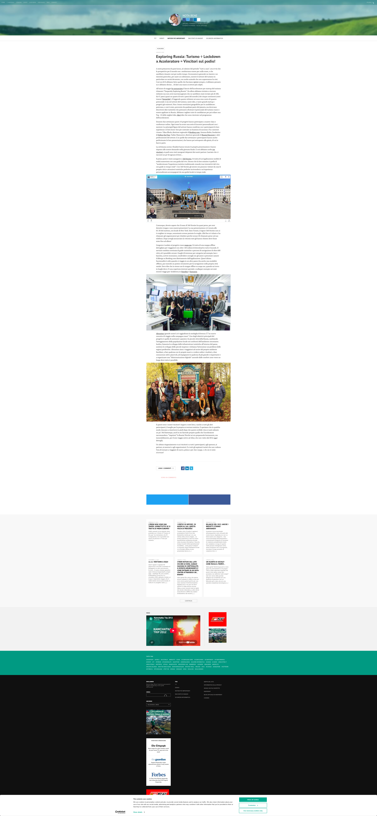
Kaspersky (207, 691)
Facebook (184, 19)
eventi (149, 662)
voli (185, 669)
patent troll (190, 667)
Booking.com (194, 132)
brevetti (172, 659)
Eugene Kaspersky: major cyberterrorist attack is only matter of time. (158, 764)
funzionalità (167, 662)
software (225, 667)
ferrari (159, 662)
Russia (198, 667)
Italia (166, 664)
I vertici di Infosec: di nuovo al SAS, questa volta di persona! (186, 526)
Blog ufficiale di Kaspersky (213, 695)
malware (208, 664)
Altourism (160, 333)
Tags (48, 2)
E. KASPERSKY (10, 2)
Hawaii (209, 662)
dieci (179, 115)
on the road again (165, 667)
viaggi (173, 669)
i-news (215, 662)
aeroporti (150, 659)
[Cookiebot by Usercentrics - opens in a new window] (120, 812)
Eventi (161, 38)
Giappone (176, 662)
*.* (155, 38)
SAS (203, 667)
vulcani (191, 669)
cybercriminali (220, 659)
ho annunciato (177, 88)
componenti (209, 659)
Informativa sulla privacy (213, 685)
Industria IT (223, 662)
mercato (216, 664)
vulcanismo (199, 669)
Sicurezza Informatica (214, 38)
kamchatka (173, 664)
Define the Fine (164, 135)
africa (157, 659)
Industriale (150, 664)
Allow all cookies (253, 799)
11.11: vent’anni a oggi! (158, 562)
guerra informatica (198, 662)
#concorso (160, 48)
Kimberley (193, 664)
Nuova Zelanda (152, 667)
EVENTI (25, 2)
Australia (165, 659)
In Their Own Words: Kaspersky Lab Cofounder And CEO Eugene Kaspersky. (158, 780)
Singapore (217, 667)
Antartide (166, 99)
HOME (3, 2)
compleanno (199, 659)
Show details (137, 812)
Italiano (369, 2)
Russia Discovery (208, 135)
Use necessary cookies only (253, 811)
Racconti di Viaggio (195, 38)
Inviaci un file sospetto (212, 688)
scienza (209, 667)
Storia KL (150, 669)
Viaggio (179, 669)
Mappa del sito (209, 682)
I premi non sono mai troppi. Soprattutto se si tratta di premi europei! (159, 526)
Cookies (206, 698)
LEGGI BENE (32, 2)
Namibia (184, 271)
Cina (178, 659)
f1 (153, 662)
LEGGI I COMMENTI (165, 468)
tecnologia (158, 669)
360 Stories (187, 159)
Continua (188, 601)
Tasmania (193, 271)
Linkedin (195, 19)
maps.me (188, 245)
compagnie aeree (187, 659)
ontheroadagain (178, 667)
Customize (252, 805)
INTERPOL (159, 664)
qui (215, 438)
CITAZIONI (19, 2)
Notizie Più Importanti (176, 38)
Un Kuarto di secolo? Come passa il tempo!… (215, 563)
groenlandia (186, 662)
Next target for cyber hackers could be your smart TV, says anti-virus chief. (158, 750)
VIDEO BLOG (41, 2)
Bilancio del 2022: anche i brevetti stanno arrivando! (217, 526)
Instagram (191, 19)
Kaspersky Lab (183, 664)
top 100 (166, 669)
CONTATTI (54, 2)
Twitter (187, 19)
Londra (200, 664)
